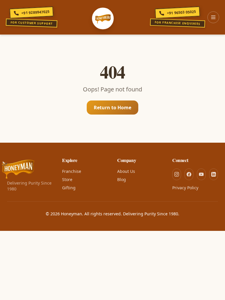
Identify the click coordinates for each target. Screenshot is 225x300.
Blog (121, 179)
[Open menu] (213, 17)
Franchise (71, 171)
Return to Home (112, 107)
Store (67, 179)
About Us (126, 171)
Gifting (69, 187)
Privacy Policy (185, 187)
